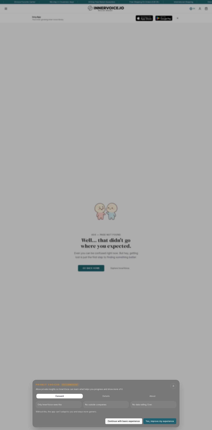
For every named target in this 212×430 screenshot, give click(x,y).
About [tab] (152, 396)
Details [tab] (106, 396)
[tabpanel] (106, 407)
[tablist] (106, 396)
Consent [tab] (59, 396)
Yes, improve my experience (160, 421)
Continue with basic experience (124, 421)
